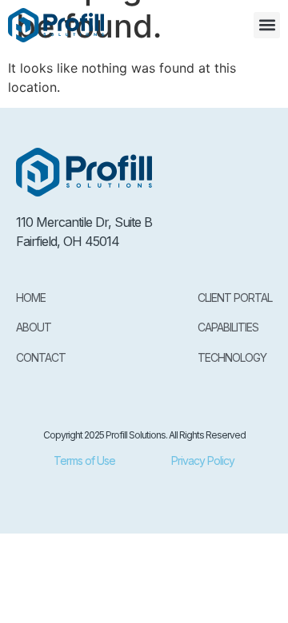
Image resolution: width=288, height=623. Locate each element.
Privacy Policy (202, 460)
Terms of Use (84, 460)
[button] (267, 25)
